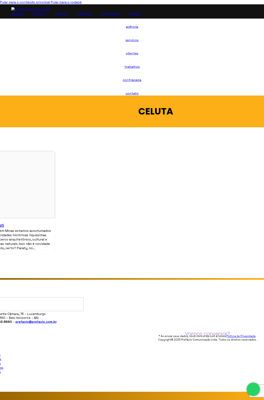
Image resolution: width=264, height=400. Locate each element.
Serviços (39, 14)
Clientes (61, 14)
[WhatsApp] (253, 389)
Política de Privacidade (241, 336)
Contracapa (110, 14)
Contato (134, 14)
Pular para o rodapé (66, 2)
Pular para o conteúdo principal (25, 2)
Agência (17, 14)
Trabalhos (84, 14)
